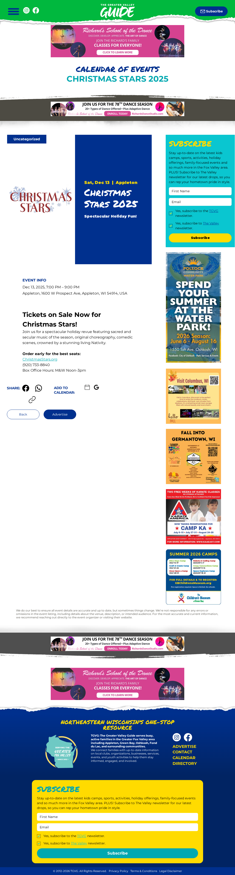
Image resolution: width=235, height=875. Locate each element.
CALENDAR (184, 757)
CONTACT (182, 752)
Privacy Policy (118, 871)
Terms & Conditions (144, 871)
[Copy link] (32, 399)
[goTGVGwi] (26, 10)
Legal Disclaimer (170, 871)
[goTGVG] (36, 10)
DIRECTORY (185, 763)
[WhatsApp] (38, 388)
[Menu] (13, 11)
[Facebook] (25, 388)
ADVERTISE (184, 746)
